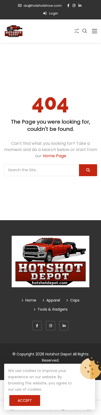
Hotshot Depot (58, 354)
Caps (75, 300)
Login (53, 13)
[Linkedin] (64, 325)
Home (30, 300)
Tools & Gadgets (53, 309)
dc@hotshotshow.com (43, 5)
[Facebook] (37, 325)
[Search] (88, 170)
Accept (25, 400)
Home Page (54, 156)
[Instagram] (50, 325)
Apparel (53, 300)
